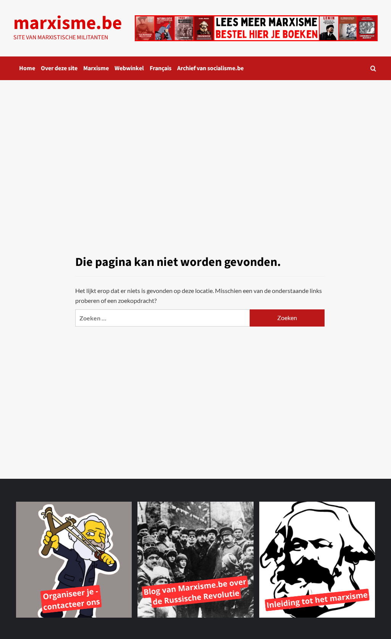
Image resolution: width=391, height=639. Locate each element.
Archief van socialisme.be (210, 68)
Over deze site (59, 68)
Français (160, 68)
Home (27, 68)
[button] (373, 68)
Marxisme (96, 68)
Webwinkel (129, 68)
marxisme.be (67, 23)
